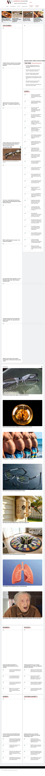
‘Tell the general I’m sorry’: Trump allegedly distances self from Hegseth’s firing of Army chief (33, 666)
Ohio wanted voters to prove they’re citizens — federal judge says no (33, 82)
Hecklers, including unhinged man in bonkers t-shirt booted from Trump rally (36, 247)
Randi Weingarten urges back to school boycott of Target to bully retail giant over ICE (36, 683)
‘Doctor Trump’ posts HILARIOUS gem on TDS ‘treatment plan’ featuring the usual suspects (11, 735)
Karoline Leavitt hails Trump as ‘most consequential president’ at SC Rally (36, 189)
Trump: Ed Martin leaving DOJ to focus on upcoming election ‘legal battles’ (36, 233)
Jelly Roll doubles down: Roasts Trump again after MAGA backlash (36, 102)
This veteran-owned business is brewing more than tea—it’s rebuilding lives (15, 683)
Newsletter (24, 6)
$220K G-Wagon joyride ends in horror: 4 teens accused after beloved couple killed (35, 156)
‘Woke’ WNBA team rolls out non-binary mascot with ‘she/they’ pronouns (36, 758)
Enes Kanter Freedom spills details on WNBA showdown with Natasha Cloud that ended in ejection (36, 753)
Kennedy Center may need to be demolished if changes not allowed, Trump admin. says (32, 735)
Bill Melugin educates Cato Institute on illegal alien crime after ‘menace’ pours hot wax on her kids (36, 221)
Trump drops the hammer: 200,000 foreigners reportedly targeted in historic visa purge (36, 129)
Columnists (13, 6)
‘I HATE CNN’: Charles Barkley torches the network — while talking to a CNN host (36, 123)
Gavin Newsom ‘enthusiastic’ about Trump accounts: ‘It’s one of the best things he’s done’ (36, 215)
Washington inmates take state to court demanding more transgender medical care (33, 77)
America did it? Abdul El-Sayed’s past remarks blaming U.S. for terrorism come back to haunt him (36, 677)
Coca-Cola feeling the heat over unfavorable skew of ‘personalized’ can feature (14, 676)
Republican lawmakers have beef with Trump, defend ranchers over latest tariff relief (35, 202)
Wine (37, 6)
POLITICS (27, 627)
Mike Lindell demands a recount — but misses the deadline (11, 240)
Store (31, 6)
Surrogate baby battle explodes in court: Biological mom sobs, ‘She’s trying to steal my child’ (12, 280)
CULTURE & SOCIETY (30, 696)
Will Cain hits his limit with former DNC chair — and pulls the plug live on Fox (11, 104)
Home (7, 6)
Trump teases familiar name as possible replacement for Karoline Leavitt (36, 689)
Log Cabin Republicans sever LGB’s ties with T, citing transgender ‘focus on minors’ (36, 208)
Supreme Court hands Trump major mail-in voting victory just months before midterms (36, 670)
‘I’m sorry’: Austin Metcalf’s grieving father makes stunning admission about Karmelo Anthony (12, 201)
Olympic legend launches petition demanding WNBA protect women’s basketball (33, 66)
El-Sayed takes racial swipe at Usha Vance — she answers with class (33, 70)
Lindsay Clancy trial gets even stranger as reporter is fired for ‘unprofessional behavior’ (12, 64)
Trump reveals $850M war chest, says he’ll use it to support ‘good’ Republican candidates (36, 195)
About (18, 6)
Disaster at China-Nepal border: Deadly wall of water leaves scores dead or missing (36, 96)
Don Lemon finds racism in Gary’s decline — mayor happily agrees (32, 74)
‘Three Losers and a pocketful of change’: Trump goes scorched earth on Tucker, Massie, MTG (36, 241)
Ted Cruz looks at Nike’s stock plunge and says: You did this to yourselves (15, 670)
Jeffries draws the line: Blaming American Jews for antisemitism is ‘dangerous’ (36, 143)
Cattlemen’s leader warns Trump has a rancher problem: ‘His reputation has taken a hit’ (11, 320)
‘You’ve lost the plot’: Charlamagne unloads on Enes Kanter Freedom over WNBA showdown (36, 740)
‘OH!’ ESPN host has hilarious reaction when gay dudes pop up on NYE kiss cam (15, 758)
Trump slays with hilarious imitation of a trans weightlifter (14, 746)
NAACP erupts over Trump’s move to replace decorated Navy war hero (36, 746)
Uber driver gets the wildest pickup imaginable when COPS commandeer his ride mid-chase (35, 109)
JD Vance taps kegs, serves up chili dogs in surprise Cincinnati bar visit (36, 181)
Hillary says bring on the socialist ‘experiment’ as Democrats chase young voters (12, 360)
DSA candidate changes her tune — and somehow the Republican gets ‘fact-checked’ (36, 136)
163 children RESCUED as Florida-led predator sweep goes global (36, 162)
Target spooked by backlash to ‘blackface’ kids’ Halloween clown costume (10, 666)
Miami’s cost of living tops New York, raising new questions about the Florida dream (14, 690)
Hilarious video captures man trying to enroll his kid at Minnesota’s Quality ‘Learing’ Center (15, 753)
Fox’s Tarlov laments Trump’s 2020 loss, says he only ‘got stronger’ (33, 85)
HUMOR (5, 696)
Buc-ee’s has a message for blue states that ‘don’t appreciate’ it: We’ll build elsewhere (36, 116)
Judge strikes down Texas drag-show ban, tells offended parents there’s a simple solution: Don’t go (11, 144)
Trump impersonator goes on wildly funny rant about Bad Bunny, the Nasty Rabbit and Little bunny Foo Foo (15, 740)
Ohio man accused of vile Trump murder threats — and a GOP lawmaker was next (36, 176)
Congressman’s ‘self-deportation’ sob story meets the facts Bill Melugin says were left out (36, 149)
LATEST (26, 91)
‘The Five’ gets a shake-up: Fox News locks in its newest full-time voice (36, 168)
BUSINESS (6, 627)
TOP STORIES (7, 25)
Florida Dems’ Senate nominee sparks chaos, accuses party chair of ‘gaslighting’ (35, 228)
